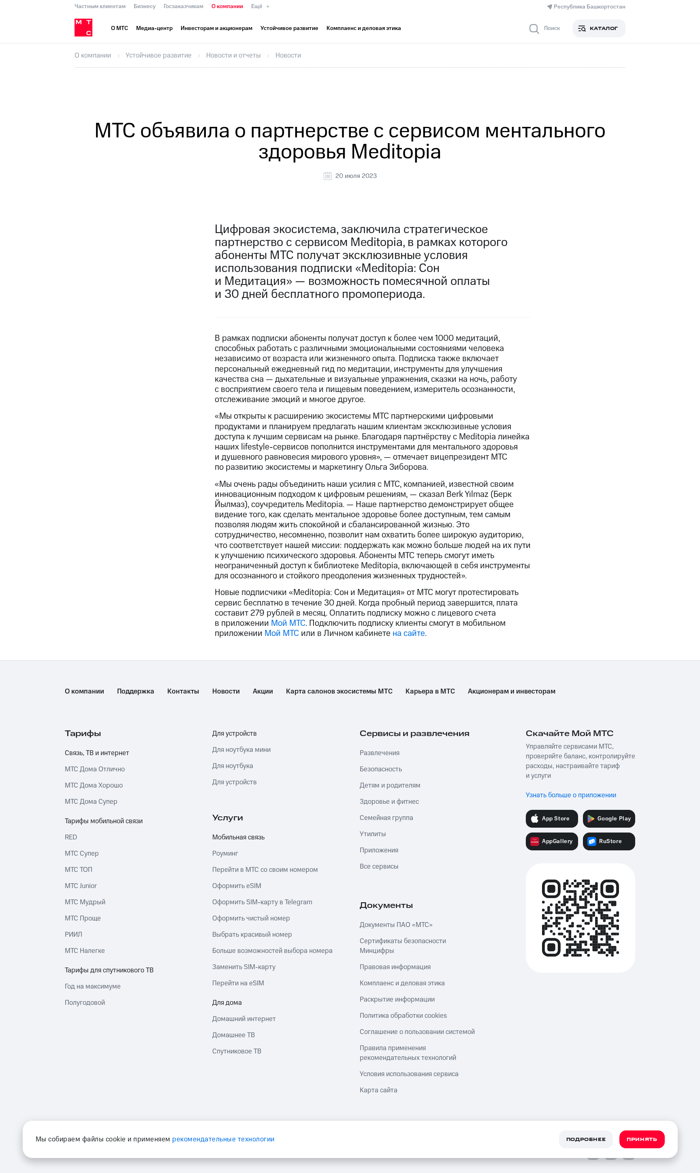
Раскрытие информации (397, 999)
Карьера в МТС (430, 691)
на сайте (409, 633)
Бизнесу (145, 6)
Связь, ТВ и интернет (97, 753)
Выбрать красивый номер (252, 935)
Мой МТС (288, 623)
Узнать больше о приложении (571, 795)
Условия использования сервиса (409, 1074)
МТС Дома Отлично (95, 769)
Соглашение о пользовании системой (417, 1032)
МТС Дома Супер (91, 802)
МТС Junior (81, 886)
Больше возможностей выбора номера (272, 951)
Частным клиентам (100, 6)
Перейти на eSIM (238, 983)
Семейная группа (386, 818)
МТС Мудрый (85, 902)
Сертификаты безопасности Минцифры (403, 946)
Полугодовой (85, 1003)
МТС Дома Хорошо (94, 785)
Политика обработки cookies (403, 1016)
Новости (226, 691)
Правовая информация (395, 967)
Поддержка (135, 691)
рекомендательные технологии (223, 1139)
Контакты (183, 691)
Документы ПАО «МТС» (396, 925)
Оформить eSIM (236, 886)
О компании (227, 6)
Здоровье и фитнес (389, 802)
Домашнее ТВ (233, 1035)
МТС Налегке (85, 951)
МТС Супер (82, 853)
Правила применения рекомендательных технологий (408, 1053)
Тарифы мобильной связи (104, 821)
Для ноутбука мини (241, 750)
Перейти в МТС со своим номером (265, 870)
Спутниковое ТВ (236, 1051)
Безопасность (381, 769)
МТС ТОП (78, 870)
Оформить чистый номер (251, 918)
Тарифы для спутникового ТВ (109, 970)
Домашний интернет (244, 1019)
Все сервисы (379, 866)
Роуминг (225, 853)
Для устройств (234, 733)
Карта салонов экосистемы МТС (339, 691)
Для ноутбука (232, 766)
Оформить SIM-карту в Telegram (262, 902)
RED (71, 837)
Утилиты (373, 834)
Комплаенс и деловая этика (402, 983)
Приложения (379, 850)
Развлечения (379, 753)
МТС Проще (83, 918)
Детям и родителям (390, 785)
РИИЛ (73, 935)
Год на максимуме (93, 986)
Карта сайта (378, 1090)
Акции (263, 691)
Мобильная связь (238, 837)
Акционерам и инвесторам (511, 691)
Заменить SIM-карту (243, 967)
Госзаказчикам (183, 6)
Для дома (227, 1003)
